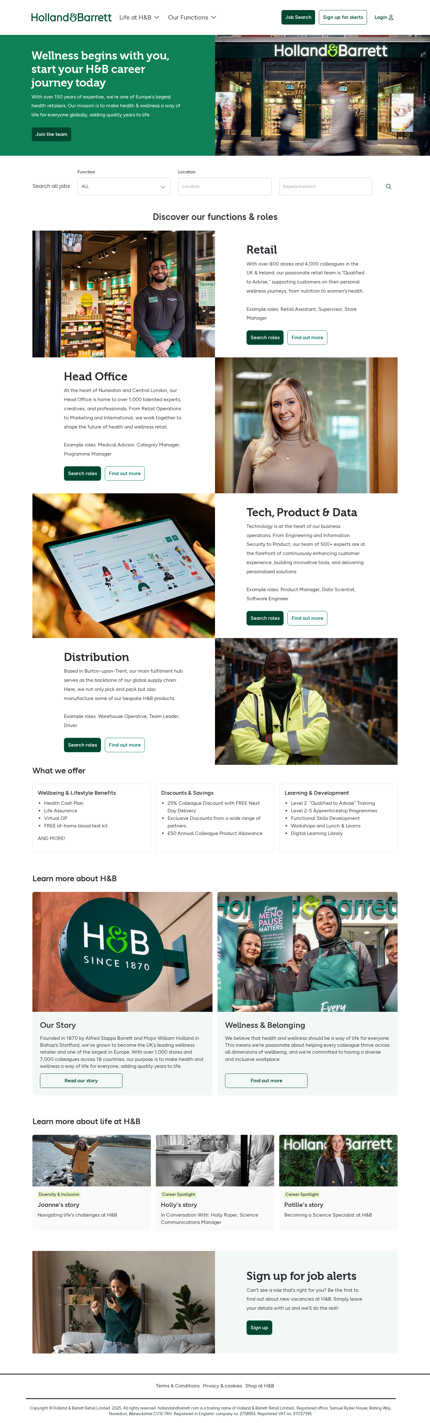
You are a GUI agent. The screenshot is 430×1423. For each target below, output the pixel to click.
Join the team (51, 134)
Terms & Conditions (178, 1386)
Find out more (307, 337)
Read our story (81, 1081)
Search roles (265, 337)
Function (86, 172)
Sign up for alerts (343, 17)
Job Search (298, 17)
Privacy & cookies (222, 1386)
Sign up (259, 1328)
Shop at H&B (259, 1386)
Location (186, 172)
